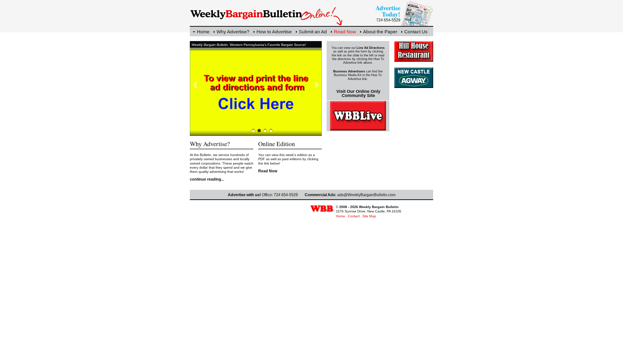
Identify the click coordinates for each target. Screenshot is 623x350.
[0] (253, 130)
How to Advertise (274, 31)
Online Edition (276, 144)
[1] (259, 130)
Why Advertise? (233, 31)
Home (203, 31)
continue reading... (207, 179)
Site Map (369, 216)
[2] (265, 130)
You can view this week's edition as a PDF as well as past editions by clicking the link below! (288, 159)
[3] (271, 130)
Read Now (345, 31)
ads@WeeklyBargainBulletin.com (366, 195)
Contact (354, 216)
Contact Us (416, 31)
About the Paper (380, 31)
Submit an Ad (313, 31)
